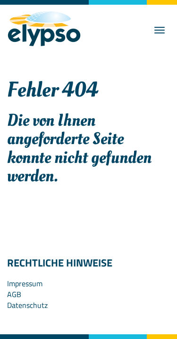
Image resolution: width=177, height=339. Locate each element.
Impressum (24, 283)
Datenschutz (27, 305)
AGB (14, 294)
